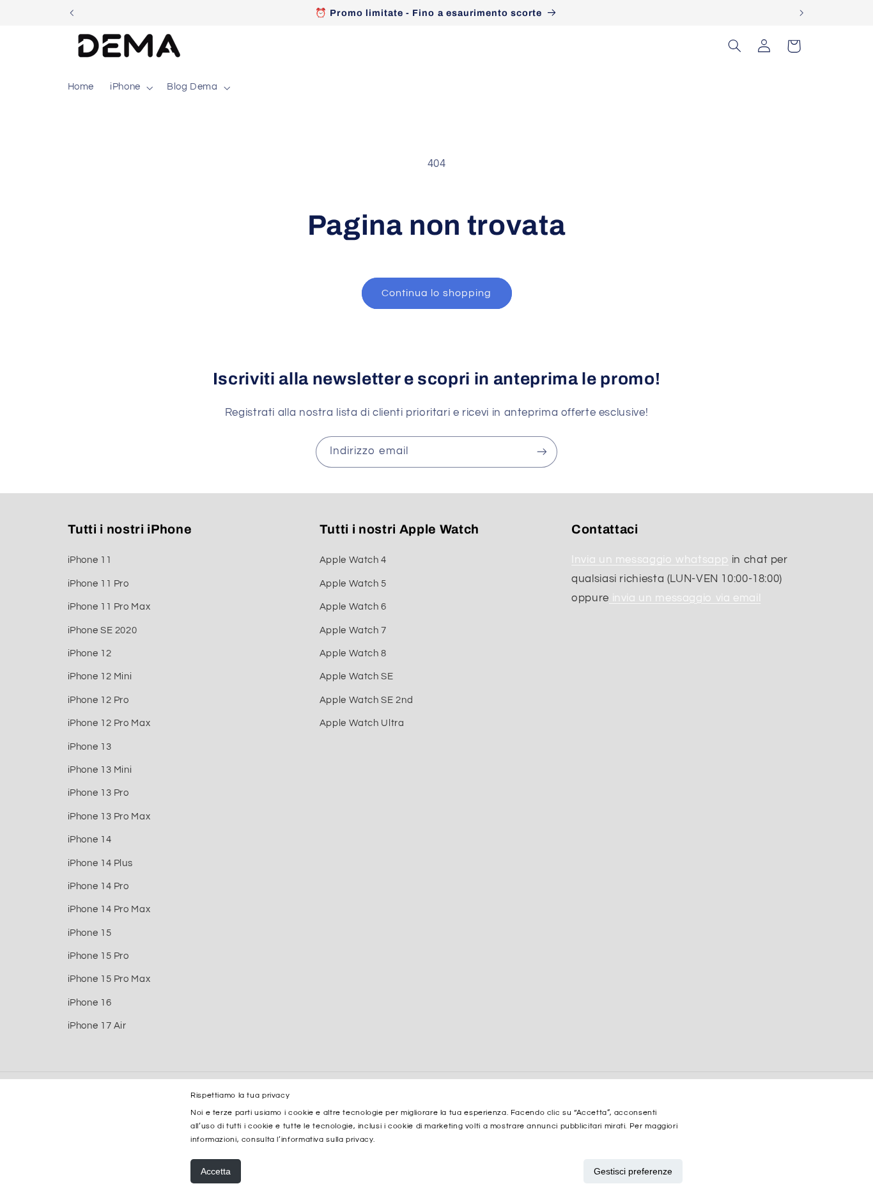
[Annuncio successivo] (801, 13)
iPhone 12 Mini (100, 677)
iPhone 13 (90, 747)
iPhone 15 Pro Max (109, 979)
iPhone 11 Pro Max (109, 607)
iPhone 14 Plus (100, 863)
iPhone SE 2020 (102, 630)
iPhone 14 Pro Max (109, 909)
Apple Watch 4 (353, 560)
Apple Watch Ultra (362, 723)
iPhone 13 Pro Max (109, 816)
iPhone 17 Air (97, 1026)
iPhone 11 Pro (98, 584)
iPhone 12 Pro (98, 700)
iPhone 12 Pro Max (109, 723)
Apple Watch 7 (353, 630)
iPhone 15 (90, 933)
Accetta (216, 1171)
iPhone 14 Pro (98, 886)
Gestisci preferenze (633, 1171)
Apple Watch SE (357, 677)
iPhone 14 (90, 839)
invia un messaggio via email (685, 598)
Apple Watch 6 (353, 607)
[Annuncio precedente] (72, 13)
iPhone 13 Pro (98, 793)
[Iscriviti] (542, 452)
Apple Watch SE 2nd (366, 700)
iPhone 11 (90, 560)
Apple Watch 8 (353, 653)
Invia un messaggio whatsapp (650, 560)
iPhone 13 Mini (100, 770)
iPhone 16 (90, 1002)
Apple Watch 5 (353, 584)
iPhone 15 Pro (98, 956)
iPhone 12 (90, 653)
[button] (130, 88)
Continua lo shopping (436, 293)
